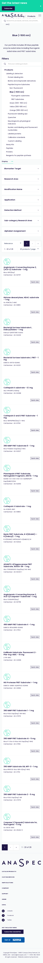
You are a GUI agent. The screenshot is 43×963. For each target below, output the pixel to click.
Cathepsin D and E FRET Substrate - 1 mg (21, 416)
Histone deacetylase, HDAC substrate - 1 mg (21, 298)
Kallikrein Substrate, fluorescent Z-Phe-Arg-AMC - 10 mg (20, 653)
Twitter (9, 920)
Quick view (35, 282)
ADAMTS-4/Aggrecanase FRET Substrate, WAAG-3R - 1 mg (18, 565)
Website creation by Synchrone (28, 957)
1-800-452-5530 (34, 955)
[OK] (4, 21)
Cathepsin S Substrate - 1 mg (17, 506)
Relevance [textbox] (8, 243)
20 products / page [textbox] (28, 249)
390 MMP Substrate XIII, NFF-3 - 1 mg (20, 766)
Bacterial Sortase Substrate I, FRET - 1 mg (21, 358)
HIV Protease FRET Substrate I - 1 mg (20, 682)
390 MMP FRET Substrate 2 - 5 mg (19, 794)
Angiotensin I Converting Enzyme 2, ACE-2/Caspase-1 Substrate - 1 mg (20, 595)
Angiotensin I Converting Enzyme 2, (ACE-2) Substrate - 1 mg (20, 268)
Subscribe (8, 8)
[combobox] (13, 243)
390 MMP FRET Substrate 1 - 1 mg (19, 710)
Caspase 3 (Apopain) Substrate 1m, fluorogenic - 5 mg (20, 823)
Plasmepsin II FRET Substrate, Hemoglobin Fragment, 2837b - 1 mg (21, 474)
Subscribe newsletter (12, 932)
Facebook (10, 915)
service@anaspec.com (18, 955)
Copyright (6, 953)
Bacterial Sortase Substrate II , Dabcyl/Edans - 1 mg (18, 328)
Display (5, 161)
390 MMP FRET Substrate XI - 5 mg (19, 738)
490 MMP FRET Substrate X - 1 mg (19, 624)
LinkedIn (10, 911)
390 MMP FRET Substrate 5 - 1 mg (19, 445)
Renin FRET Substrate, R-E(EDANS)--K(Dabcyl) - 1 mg (20, 535)
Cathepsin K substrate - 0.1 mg (18, 387)
